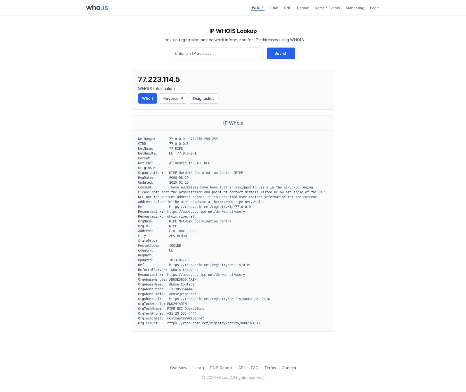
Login (375, 8)
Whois (147, 98)
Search (281, 53)
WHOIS (258, 8)
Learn (198, 367)
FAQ (254, 367)
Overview (178, 367)
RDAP (273, 8)
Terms (270, 367)
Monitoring (355, 8)
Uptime (303, 8)
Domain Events (327, 8)
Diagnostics (203, 98)
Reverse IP (173, 98)
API (241, 367)
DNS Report (221, 367)
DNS (287, 8)
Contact (289, 367)
